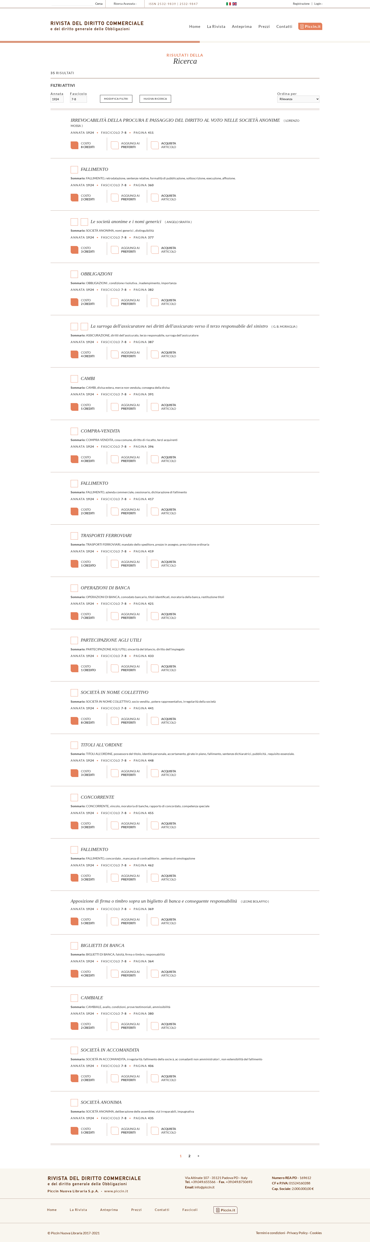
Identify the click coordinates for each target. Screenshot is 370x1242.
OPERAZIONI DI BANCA (105, 587)
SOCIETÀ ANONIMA (101, 1102)
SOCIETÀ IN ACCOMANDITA (110, 1050)
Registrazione (301, 3)
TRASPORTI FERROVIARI (106, 535)
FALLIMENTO (94, 169)
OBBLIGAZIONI (96, 273)
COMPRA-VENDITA (100, 430)
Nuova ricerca (155, 98)
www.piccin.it (116, 1191)
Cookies (316, 1233)
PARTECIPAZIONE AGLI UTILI (111, 640)
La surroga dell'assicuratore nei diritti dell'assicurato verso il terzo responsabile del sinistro (179, 326)
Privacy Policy (297, 1233)
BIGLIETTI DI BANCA (102, 945)
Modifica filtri (116, 98)
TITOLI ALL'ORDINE (101, 744)
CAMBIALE (92, 997)
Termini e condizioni (270, 1233)
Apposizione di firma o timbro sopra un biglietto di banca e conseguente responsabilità (154, 901)
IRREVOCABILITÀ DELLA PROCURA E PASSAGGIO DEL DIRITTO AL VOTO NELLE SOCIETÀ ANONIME (175, 120)
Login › (318, 3)
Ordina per (287, 94)
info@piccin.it (205, 1187)
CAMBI (88, 378)
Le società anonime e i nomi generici (126, 221)
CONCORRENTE (97, 797)
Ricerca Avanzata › (125, 3)
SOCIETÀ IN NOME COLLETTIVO (114, 692)
